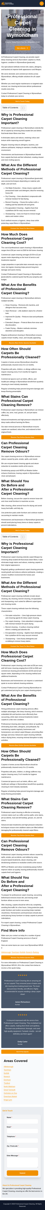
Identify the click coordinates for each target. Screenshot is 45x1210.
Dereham (7, 1080)
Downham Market (10, 1096)
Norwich (29, 952)
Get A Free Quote (22, 1052)
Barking (36, 952)
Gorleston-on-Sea (10, 1093)
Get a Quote (21, 48)
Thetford (7, 1083)
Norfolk (22, 952)
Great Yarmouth (9, 1090)
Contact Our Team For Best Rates (22, 228)
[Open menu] (42, 3)
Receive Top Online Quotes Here (22, 437)
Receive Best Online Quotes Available (22, 343)
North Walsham (9, 1086)
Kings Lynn (8, 1100)
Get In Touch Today (22, 101)
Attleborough (6, 952)
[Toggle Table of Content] (21, 108)
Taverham (15, 952)
